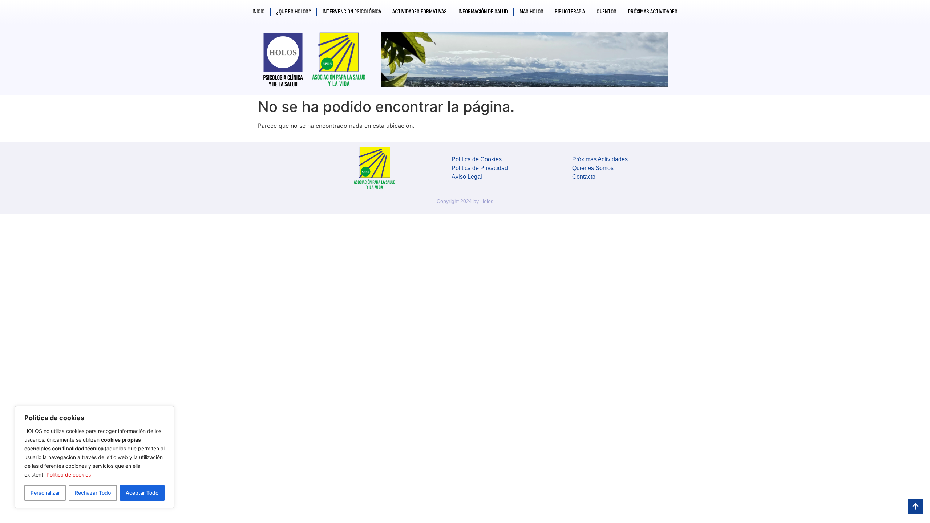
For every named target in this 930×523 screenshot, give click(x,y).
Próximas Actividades (653, 11)
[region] (94, 457)
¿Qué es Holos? (293, 11)
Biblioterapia (570, 11)
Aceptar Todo (142, 493)
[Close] (166, 412)
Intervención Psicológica (352, 11)
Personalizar (45, 493)
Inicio (258, 11)
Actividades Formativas (419, 11)
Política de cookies (68, 474)
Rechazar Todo (93, 493)
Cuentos (606, 11)
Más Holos (531, 11)
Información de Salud (483, 11)
